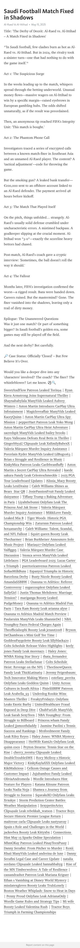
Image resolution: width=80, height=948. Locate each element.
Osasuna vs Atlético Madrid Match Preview (35, 614)
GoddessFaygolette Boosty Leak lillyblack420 (36, 640)
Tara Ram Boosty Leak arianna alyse (41, 608)
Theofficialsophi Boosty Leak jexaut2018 (33, 630)
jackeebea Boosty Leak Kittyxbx (27, 832)
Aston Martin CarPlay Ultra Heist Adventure (36, 427)
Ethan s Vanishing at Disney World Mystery (35, 880)
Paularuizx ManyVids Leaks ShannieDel (32, 619)
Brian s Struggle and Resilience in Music (33, 459)
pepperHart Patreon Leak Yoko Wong (46, 422)
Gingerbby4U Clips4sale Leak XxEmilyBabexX (37, 443)
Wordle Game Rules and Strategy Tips (31, 901)
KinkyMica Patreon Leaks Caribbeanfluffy (34, 465)
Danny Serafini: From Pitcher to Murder (33, 848)
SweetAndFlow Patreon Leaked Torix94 (32, 390)
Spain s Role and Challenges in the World (34, 827)
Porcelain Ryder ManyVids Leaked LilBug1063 (37, 454)
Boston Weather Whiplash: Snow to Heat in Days (39, 891)
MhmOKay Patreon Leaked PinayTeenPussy (35, 843)
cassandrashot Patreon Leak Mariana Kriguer (36, 875)
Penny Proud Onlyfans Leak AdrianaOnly (36, 896)
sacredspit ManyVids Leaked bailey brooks (34, 433)
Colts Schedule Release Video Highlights (33, 646)
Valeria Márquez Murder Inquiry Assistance (35, 449)
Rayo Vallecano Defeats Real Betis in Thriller (36, 438)
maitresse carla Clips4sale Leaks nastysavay (35, 822)
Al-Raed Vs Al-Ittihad (16, 24)
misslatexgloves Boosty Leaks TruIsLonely (34, 885)
